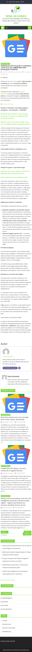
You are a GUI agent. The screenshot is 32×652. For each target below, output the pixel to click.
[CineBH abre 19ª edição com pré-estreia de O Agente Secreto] (16, 454)
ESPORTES (5, 602)
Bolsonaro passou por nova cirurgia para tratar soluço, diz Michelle (14, 418)
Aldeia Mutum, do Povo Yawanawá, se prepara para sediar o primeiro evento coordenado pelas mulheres (28, 532)
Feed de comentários (8, 628)
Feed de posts (6, 624)
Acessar (4, 620)
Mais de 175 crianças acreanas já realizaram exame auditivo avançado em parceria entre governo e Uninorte (5, 532)
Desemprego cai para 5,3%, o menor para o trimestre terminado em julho (15, 566)
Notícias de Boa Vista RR (8, 580)
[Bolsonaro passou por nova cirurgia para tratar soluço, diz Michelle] (16, 403)
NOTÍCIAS (5, 605)
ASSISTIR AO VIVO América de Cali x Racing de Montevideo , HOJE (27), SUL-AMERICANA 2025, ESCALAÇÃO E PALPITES (14, 116)
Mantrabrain (25, 650)
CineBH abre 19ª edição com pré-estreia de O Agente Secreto (13, 469)
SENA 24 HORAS (16, 16)
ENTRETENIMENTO (5, 63)
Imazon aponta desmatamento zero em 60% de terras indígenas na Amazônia (16, 547)
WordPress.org (6, 631)
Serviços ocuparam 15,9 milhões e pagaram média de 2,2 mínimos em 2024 (15, 560)
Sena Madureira (7, 609)
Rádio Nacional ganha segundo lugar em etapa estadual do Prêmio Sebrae (16, 553)
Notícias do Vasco (8, 104)
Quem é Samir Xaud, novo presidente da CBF (14, 177)
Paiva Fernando (16, 72)
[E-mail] (19, 368)
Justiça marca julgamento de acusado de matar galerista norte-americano (15, 572)
